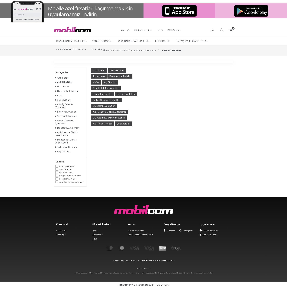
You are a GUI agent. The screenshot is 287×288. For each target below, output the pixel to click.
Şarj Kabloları (63, 151)
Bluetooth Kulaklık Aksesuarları (65, 141)
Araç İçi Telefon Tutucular (64, 106)
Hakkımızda (61, 230)
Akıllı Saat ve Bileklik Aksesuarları (66, 134)
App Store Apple (209, 235)
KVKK (94, 239)
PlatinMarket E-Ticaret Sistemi (134, 285)
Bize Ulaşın (61, 235)
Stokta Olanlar (66, 172)
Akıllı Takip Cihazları (67, 147)
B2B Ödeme (97, 235)
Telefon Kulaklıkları (66, 116)
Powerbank (63, 86)
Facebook (171, 231)
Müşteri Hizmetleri (136, 230)
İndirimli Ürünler (66, 166)
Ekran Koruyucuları (66, 111)
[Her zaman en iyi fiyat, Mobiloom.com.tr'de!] (72, 31)
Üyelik (94, 230)
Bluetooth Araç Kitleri (68, 128)
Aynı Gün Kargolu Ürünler (71, 182)
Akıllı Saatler (63, 77)
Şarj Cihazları (63, 100)
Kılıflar (60, 95)
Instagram (188, 231)
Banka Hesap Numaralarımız (140, 235)
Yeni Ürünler (65, 169)
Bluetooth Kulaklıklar (67, 91)
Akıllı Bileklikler (64, 82)
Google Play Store (210, 230)
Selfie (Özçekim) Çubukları (64, 122)
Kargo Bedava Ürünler (70, 175)
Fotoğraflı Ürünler (67, 179)
